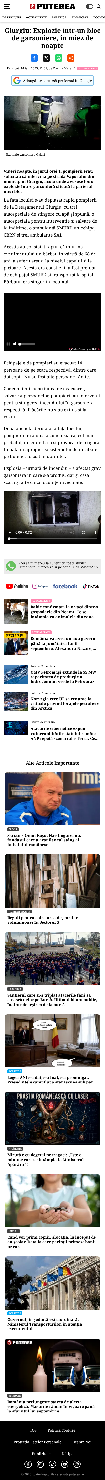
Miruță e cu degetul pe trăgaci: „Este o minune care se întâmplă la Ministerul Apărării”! (45, 1160)
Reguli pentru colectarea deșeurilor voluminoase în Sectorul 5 (42, 920)
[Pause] (8, 344)
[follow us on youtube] (17, 587)
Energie (15, 1395)
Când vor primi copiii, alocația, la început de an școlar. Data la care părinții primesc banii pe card (51, 1242)
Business (15, 989)
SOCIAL (13, 1231)
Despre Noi (82, 1442)
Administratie (19, 911)
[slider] (26, 345)
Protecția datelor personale (37, 1442)
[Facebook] (28, 1464)
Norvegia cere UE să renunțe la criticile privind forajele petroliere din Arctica (65, 704)
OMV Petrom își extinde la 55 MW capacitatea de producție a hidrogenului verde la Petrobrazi (63, 677)
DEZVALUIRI (11, 17)
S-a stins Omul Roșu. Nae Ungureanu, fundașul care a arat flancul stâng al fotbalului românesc (44, 840)
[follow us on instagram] (40, 587)
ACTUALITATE (36, 17)
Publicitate (41, 1453)
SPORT (13, 829)
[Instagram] (40, 1464)
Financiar (80, 17)
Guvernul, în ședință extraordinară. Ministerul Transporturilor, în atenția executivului (44, 1324)
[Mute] (14, 344)
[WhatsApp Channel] (77, 1464)
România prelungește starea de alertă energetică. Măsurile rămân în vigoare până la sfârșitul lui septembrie (51, 1407)
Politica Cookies (61, 1430)
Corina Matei (62, 68)
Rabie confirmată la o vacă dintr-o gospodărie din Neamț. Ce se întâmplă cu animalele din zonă (64, 611)
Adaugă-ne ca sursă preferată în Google (57, 80)
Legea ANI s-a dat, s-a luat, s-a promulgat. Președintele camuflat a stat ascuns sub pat (50, 1079)
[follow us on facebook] (65, 586)
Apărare (15, 1148)
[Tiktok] (52, 1464)
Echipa (67, 1453)
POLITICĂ (59, 17)
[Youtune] (64, 1464)
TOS (33, 1430)
